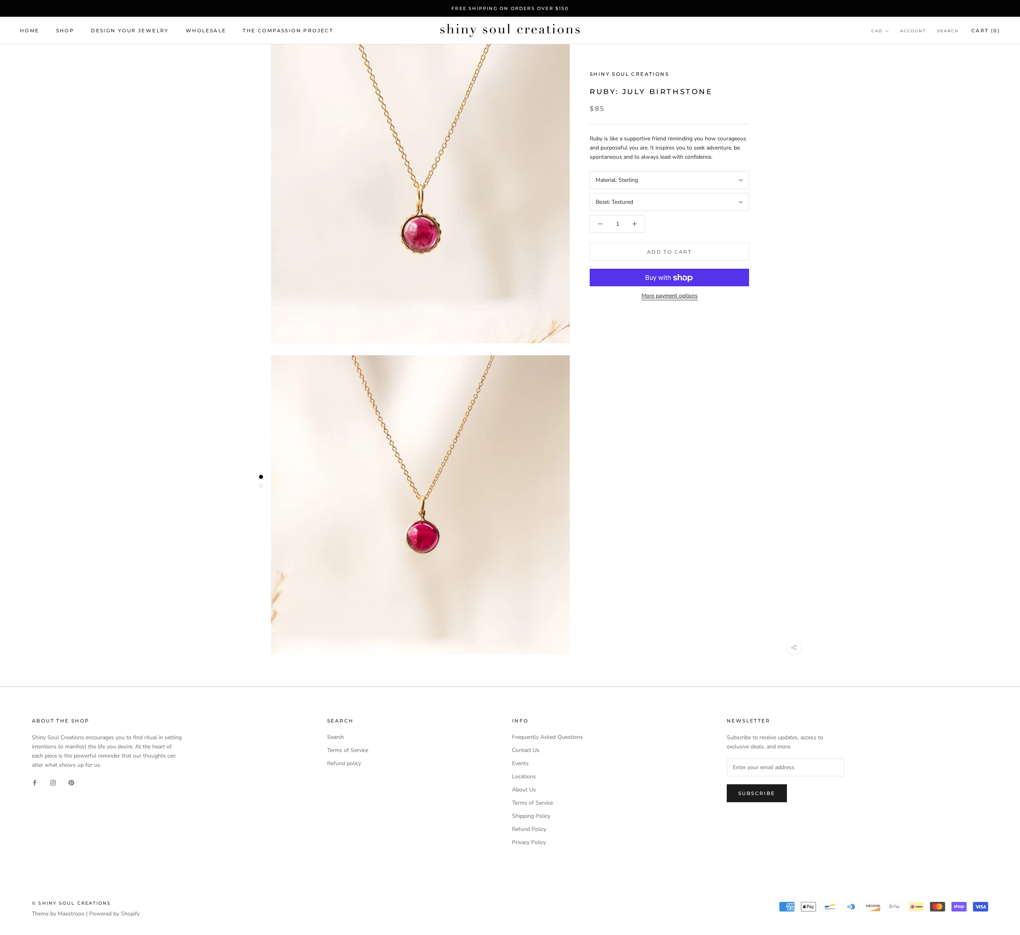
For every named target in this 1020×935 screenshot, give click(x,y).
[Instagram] (53, 782)
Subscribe (756, 793)
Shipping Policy (531, 816)
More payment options (669, 296)
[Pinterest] (71, 782)
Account (913, 30)
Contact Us (525, 750)
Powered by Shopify (114, 913)
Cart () (985, 30)
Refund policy (344, 763)
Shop (65, 30)
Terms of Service (347, 750)
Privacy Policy (529, 842)
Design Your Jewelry (130, 30)
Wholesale (206, 30)
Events (520, 763)
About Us (524, 789)
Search (948, 30)
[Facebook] (34, 782)
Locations (524, 776)
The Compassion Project (288, 30)
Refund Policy (529, 829)
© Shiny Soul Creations (71, 903)
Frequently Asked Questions (547, 737)
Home (29, 30)
